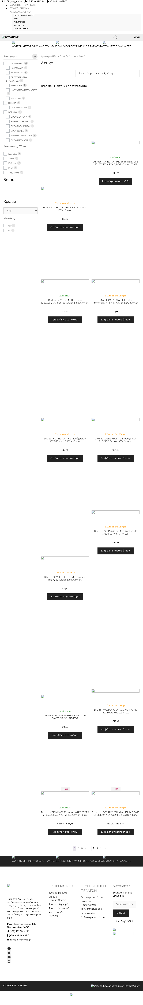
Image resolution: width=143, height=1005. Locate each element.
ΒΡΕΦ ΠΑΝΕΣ (17, 130)
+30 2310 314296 (35, 1)
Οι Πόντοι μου (21, 29)
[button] (65, 215)
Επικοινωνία (88, 913)
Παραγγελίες (19, 22)
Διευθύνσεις (19, 25)
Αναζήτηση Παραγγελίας (23, 5)
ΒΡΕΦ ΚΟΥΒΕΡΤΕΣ (20, 121)
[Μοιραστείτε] (24, 961)
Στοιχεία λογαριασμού (24, 15)
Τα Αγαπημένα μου (91, 909)
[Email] (24, 957)
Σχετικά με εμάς (58, 893)
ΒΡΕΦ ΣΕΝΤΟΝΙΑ (19, 116)
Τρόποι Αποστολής (59, 908)
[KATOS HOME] (10, 37)
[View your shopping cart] (123, 37)
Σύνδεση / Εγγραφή (20, 8)
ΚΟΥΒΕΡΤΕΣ (17, 72)
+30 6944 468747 (57, 1)
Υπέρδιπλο (13, 172)
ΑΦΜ (16, 19)
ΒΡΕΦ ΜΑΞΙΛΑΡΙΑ (19, 140)
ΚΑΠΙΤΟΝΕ (16, 98)
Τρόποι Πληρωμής (59, 904)
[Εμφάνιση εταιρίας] (65, 195)
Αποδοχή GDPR (124, 921)
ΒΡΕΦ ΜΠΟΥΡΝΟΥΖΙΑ (21, 135)
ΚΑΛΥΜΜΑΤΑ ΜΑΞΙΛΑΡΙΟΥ (24, 90)
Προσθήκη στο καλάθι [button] (115, 181)
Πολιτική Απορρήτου (93, 917)
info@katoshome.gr (20, 940)
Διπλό (11, 158)
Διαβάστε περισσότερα (65, 227)
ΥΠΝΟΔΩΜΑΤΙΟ (15, 63)
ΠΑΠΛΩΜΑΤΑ (17, 67)
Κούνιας (12, 163)
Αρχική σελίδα (49, 56)
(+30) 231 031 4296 (19, 931)
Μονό (10, 167)
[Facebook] (24, 949)
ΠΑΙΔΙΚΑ (12, 103)
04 (9, 230)
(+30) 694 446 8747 (19, 935)
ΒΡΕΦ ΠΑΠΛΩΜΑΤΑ (20, 126)
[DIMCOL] (8, 191)
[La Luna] (19, 191)
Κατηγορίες (10, 56)
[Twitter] (24, 953)
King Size (12, 153)
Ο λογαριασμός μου (21, 12)
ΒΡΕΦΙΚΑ (12, 112)
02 (9, 225)
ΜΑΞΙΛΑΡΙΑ (16, 85)
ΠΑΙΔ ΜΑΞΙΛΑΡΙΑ (19, 107)
